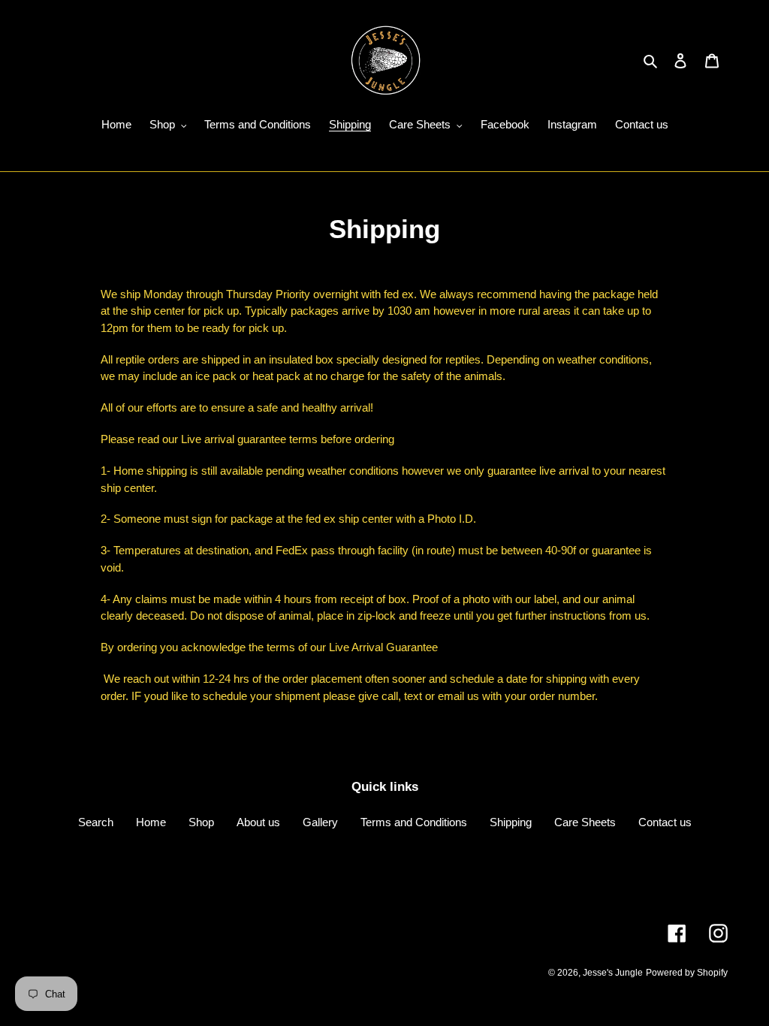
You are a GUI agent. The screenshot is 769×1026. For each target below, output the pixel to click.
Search (95, 822)
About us (258, 822)
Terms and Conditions (413, 822)
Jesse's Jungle (613, 972)
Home (151, 822)
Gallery (320, 822)
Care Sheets (585, 822)
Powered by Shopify (687, 972)
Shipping (511, 822)
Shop (201, 822)
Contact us (665, 822)
